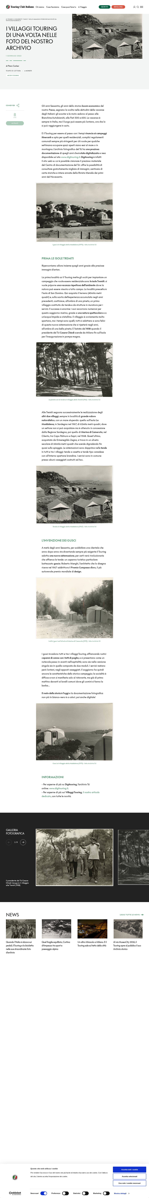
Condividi (10, 105)
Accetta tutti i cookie (129, 1170)
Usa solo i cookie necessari (130, 1183)
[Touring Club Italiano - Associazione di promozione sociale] (20, 7)
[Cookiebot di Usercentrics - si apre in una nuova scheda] (15, 1193)
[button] (23, 842)
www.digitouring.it (70, 157)
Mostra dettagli (120, 1193)
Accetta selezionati (129, 1176)
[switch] (65, 1193)
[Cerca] (138, 7)
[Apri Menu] (141, 7)
